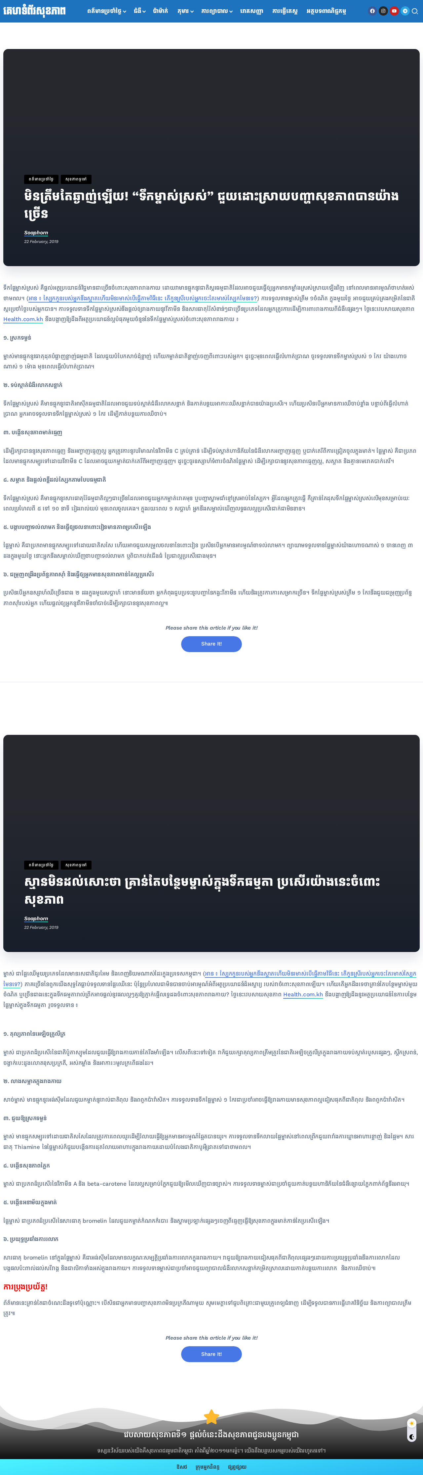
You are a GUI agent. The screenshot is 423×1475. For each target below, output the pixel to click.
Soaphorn (36, 232)
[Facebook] (372, 11)
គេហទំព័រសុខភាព (34, 11)
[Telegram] (405, 11)
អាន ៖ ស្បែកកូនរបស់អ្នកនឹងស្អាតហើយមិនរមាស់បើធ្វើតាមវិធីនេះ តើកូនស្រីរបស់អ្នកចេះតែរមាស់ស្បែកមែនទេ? (142, 298)
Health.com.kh (23, 319)
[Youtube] (394, 11)
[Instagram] (383, 11)
